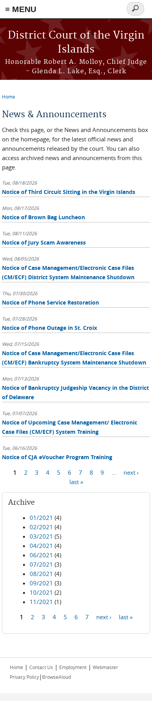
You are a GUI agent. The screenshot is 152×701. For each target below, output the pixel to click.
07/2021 (41, 564)
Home (8, 96)
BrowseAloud (56, 677)
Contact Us (41, 667)
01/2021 (41, 517)
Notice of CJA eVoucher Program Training (57, 457)
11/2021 (41, 602)
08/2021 (41, 574)
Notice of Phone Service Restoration (50, 302)
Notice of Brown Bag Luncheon (43, 217)
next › (131, 472)
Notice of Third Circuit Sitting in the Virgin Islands (68, 192)
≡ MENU (20, 9)
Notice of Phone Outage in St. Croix (49, 327)
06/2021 (41, 555)
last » (76, 482)
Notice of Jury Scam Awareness (44, 242)
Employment (73, 667)
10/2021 (41, 592)
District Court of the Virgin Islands (76, 42)
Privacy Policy (24, 677)
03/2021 (41, 536)
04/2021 (41, 546)
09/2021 (41, 583)
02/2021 (41, 527)
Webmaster (105, 667)
